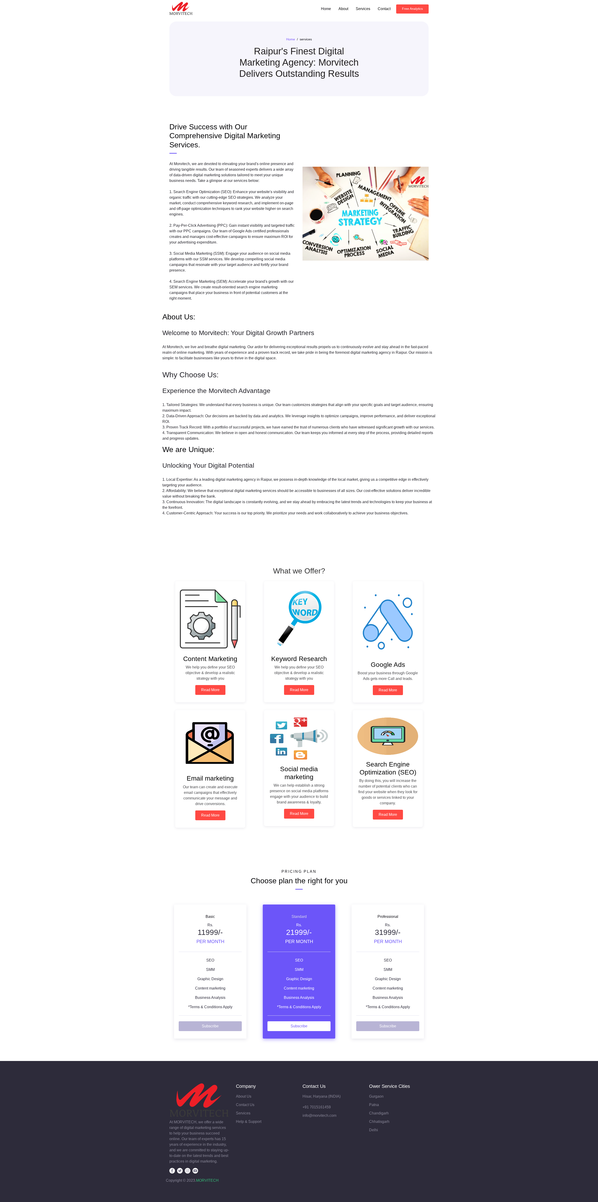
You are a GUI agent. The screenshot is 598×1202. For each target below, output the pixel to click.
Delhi (373, 1130)
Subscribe (210, 1026)
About (343, 9)
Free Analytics (412, 9)
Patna (374, 1105)
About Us (243, 1096)
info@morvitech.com (319, 1115)
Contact (384, 9)
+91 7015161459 (317, 1107)
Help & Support (248, 1122)
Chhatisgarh (379, 1122)
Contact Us (245, 1105)
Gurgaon (376, 1096)
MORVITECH (207, 1180)
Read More (210, 690)
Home (326, 9)
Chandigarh (379, 1113)
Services (363, 9)
